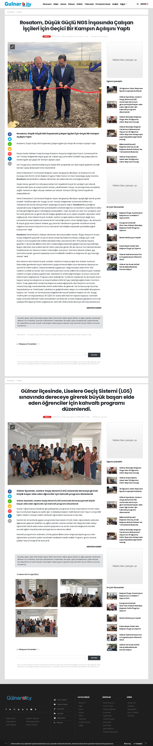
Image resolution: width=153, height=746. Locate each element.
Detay (128, 744)
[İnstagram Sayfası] (15, 709)
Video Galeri (62, 704)
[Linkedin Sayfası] (23, 709)
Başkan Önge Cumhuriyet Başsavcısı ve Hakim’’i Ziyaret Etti (131, 215)
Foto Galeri (62, 700)
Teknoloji (89, 4)
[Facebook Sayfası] (7, 709)
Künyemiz (61, 718)
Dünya (71, 4)
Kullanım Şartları (32, 718)
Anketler (131, 706)
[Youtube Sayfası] (19, 709)
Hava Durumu (108, 703)
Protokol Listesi (103, 4)
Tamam (138, 744)
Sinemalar (107, 722)
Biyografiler (132, 709)
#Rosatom (21, 334)
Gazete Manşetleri (110, 732)
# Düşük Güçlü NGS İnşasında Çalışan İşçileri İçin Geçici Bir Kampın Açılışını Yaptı (59, 334)
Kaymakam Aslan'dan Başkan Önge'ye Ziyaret (130, 247)
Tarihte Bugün (109, 719)
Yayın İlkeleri (11, 721)
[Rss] (28, 709)
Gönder (94, 355)
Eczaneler (107, 712)
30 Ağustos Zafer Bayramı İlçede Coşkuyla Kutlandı (131, 89)
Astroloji (131, 716)
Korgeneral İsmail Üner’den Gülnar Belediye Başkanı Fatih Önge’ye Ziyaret (130, 227)
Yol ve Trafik (108, 706)
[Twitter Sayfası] (11, 709)
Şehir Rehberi (108, 728)
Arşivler (60, 713)
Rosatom (21, 179)
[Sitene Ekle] (36, 709)
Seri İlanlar (107, 725)
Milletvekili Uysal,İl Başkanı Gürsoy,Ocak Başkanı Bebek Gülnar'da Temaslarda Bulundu (130, 148)
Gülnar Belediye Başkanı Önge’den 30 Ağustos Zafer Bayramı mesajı (130, 119)
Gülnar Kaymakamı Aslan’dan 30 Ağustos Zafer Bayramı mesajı (129, 159)
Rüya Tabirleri (133, 712)
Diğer (56, 4)
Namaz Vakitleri (109, 709)
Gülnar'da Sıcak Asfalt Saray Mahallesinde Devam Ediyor (129, 267)
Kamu (63, 4)
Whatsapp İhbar (32, 721)
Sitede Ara (132, 703)
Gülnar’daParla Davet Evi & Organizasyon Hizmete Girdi (130, 257)
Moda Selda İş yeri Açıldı (130, 237)
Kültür (80, 4)
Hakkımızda (10, 718)
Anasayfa (11, 12)
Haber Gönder (32, 725)
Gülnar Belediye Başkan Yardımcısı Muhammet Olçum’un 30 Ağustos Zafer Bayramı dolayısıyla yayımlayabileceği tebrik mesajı (131, 133)
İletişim (59, 722)
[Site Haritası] (32, 709)
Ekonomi (47, 4)
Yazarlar (60, 709)
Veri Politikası (11, 725)
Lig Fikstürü (107, 716)
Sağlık (115, 4)
